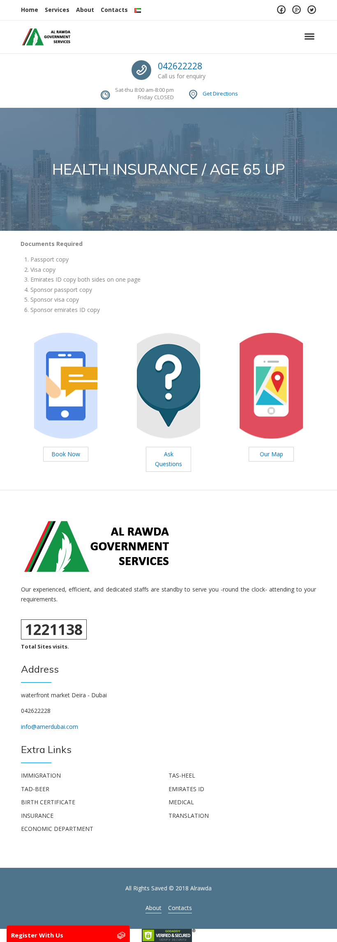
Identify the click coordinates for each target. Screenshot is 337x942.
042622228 (180, 66)
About (85, 10)
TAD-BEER (35, 789)
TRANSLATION (188, 815)
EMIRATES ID (186, 789)
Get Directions (220, 93)
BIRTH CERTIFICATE (48, 802)
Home (29, 10)
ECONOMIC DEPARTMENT (57, 829)
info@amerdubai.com (49, 726)
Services (57, 10)
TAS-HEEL (181, 775)
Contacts (114, 10)
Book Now (65, 454)
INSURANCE (37, 815)
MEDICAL (181, 802)
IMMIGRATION (41, 775)
